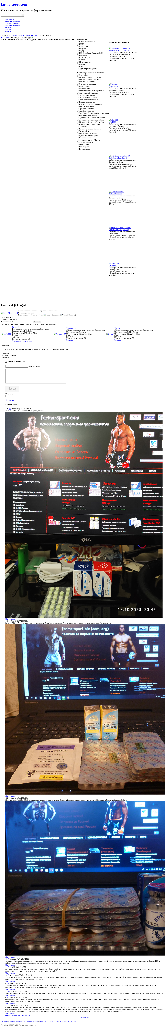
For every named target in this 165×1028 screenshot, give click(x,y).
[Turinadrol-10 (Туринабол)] (119, 48)
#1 (9, 1005)
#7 (9, 959)
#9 (9, 621)
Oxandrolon (113, 266)
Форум (8, 31)
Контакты (9, 29)
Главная (4, 1021)
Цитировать (10, 619)
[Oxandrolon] (114, 264)
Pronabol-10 (113, 86)
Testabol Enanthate (115, 194)
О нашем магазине (12, 21)
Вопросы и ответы (12, 25)
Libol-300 (112, 122)
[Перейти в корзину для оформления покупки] (32, 37)
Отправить (9, 400)
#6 (9, 967)
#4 (8, 983)
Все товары (9, 19)
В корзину (70, 340)
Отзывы (8, 27)
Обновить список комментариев (17, 1015)
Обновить (9, 394)
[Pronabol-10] (114, 84)
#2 (8, 997)
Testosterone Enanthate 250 (118, 158)
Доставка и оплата (12, 23)
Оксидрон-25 (71, 328)
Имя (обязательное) (35, 366)
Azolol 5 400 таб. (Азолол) (119, 230)
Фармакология (31, 35)
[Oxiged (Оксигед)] (68, 315)
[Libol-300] (113, 120)
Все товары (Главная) (17, 35)
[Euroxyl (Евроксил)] (52, 315)
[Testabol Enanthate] (116, 192)
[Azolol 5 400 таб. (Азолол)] (120, 228)
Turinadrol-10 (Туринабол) (119, 50)
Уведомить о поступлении (22, 341)
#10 (10, 409)
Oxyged (117, 328)
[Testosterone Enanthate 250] (119, 156)
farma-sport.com (14, 4)
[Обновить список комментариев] (17, 404)
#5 (9, 975)
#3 (9, 991)
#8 (9, 798)
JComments (85, 1017)
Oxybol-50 (15, 327)
